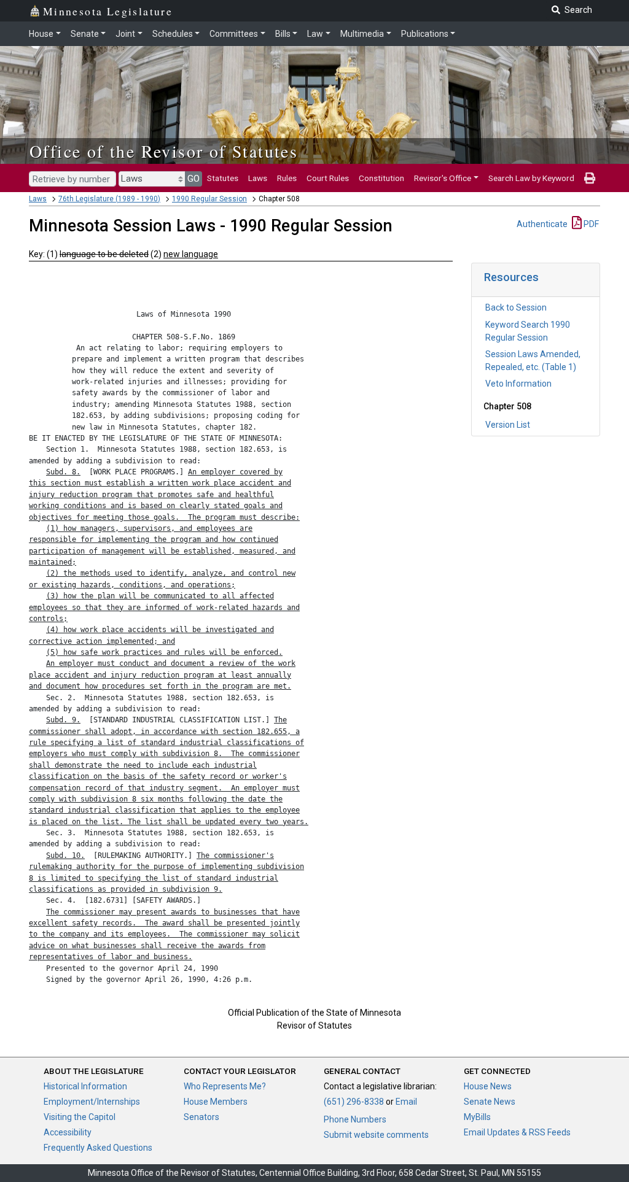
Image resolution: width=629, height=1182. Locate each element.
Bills (283, 34)
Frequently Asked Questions (98, 1148)
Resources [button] (511, 277)
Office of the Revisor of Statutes (163, 151)
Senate (85, 34)
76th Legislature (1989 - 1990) (109, 199)
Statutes (222, 178)
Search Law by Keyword (531, 178)
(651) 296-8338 (354, 1102)
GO (193, 178)
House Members (216, 1102)
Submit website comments (376, 1135)
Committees (233, 34)
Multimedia (362, 34)
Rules (287, 178)
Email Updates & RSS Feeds (517, 1132)
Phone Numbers (355, 1119)
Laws (257, 178)
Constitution (381, 178)
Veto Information (518, 383)
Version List (507, 425)
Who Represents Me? (225, 1086)
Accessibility (68, 1132)
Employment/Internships (92, 1102)
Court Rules (328, 178)
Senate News (489, 1102)
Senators (201, 1117)
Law (315, 34)
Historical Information (85, 1086)
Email (406, 1102)
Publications (424, 34)
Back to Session (516, 307)
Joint (125, 34)
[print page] (589, 178)
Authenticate (542, 224)
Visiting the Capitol (79, 1117)
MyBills (477, 1117)
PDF (590, 224)
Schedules (172, 34)
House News (488, 1086)
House (41, 34)
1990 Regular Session (209, 199)
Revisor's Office (442, 178)
